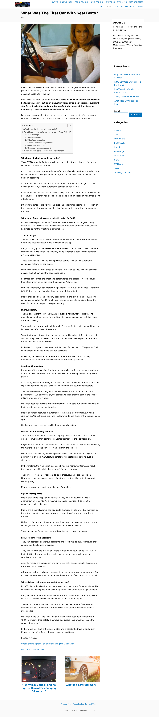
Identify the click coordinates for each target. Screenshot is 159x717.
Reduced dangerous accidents (40, 148)
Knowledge (119, 151)
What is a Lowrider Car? (32, 649)
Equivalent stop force (36, 145)
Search (117, 111)
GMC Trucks (119, 143)
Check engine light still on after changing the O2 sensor (47, 644)
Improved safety (34, 137)
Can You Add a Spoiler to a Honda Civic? (126, 90)
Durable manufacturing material (40, 143)
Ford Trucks (119, 139)
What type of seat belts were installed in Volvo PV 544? (47, 132)
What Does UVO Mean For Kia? (126, 102)
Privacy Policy (66, 704)
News (116, 160)
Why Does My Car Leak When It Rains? (127, 76)
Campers (118, 130)
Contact (81, 704)
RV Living (118, 164)
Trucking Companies (123, 172)
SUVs (116, 168)
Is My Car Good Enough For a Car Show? (127, 83)
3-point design (33, 135)
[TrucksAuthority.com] (27, 4)
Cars (22, 18)
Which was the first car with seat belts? (40, 129)
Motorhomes (120, 155)
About (75, 704)
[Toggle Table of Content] (68, 126)
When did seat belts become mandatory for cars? (45, 151)
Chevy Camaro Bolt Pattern (126, 96)
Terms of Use (90, 704)
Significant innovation (36, 140)
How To (117, 147)
